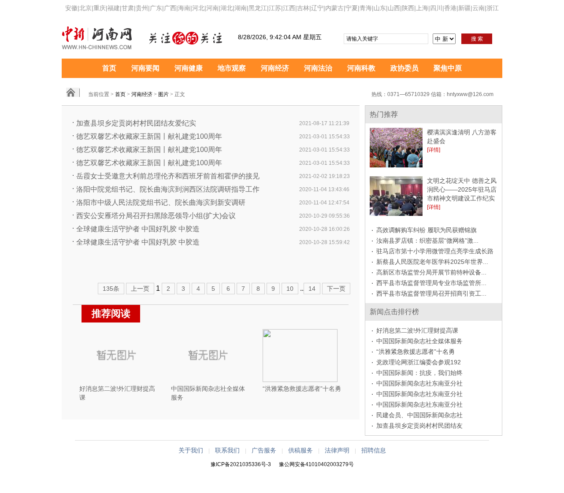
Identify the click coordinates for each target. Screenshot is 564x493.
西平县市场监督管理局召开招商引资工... (431, 293)
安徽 (71, 7)
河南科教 (361, 68)
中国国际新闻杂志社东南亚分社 (419, 383)
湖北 (226, 7)
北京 (85, 7)
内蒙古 (334, 7)
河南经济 (275, 68)
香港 (450, 7)
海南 (184, 7)
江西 (289, 7)
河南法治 (318, 68)
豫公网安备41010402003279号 (316, 464)
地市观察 (232, 68)
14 (311, 288)
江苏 (275, 7)
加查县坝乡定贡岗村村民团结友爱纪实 (136, 123)
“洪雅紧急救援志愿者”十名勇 (302, 388)
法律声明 (337, 450)
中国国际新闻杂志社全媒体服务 (419, 341)
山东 (380, 7)
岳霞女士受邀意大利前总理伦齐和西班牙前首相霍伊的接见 (168, 176)
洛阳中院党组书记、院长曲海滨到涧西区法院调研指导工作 (168, 189)
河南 (212, 7)
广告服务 (264, 450)
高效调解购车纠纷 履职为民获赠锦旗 (426, 230)
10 (289, 288)
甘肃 (128, 7)
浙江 (492, 7)
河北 (198, 7)
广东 (156, 7)
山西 (394, 7)
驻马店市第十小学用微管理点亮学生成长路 (435, 251)
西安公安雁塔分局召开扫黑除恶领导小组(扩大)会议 (156, 215)
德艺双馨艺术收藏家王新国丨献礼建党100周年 (149, 136)
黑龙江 (258, 7)
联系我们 (227, 450)
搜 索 (477, 39)
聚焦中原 (448, 68)
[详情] (433, 150)
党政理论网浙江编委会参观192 (418, 362)
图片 (163, 94)
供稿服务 (300, 450)
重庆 (99, 7)
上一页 (140, 288)
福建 (114, 7)
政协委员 (404, 68)
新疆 (464, 7)
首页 (109, 68)
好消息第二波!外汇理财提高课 (417, 330)
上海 (422, 7)
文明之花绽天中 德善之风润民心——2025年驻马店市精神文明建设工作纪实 (462, 189)
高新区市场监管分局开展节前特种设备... (431, 272)
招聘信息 (373, 450)
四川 (436, 7)
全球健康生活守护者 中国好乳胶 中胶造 (138, 229)
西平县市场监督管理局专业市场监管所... (431, 282)
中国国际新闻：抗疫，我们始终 (419, 372)
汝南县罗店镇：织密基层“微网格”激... (427, 240)
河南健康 (188, 68)
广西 (170, 7)
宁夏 (351, 7)
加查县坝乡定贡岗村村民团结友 (419, 425)
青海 (366, 7)
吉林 (303, 7)
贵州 (142, 7)
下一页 (336, 288)
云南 (478, 7)
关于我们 (190, 450)
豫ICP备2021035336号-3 (241, 464)
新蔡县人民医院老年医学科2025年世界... (432, 261)
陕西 (408, 7)
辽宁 (317, 7)
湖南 (240, 7)
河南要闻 (145, 68)
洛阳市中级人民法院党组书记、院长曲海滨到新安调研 (160, 202)
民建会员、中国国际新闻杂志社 (419, 415)
